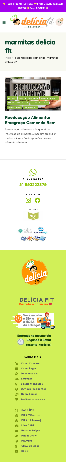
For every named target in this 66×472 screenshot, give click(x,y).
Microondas (30, 107)
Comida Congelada (28, 98)
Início (8, 58)
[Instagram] (28, 200)
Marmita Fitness (40, 103)
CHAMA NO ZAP (33, 179)
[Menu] (6, 22)
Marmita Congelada (18, 103)
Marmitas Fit (14, 107)
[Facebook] (37, 200)
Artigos (12, 98)
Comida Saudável (49, 98)
